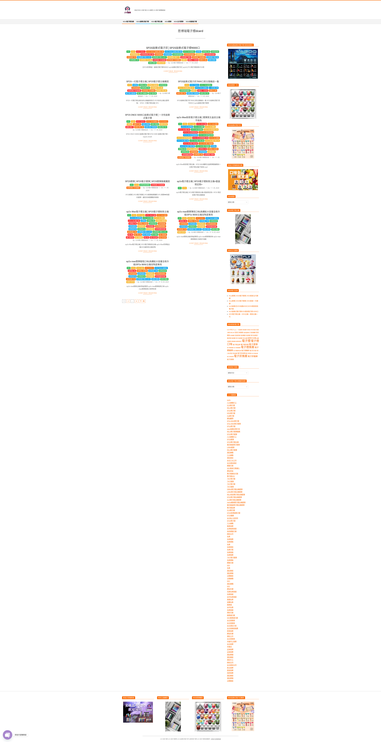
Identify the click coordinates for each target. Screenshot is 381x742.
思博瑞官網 (214, 52)
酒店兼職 (230, 452)
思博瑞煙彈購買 (178, 54)
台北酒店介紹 (232, 626)
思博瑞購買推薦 (210, 54)
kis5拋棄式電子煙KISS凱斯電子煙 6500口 (243, 311)
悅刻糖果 (232, 335)
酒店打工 (230, 660)
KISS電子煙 (231, 413)
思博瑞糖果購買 (189, 54)
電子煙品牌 (236, 345)
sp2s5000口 (163, 121)
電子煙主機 (137, 235)
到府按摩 (230, 673)
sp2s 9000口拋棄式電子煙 (155, 52)
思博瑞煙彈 (167, 54)
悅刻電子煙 (249, 335)
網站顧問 (230, 418)
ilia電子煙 (230, 416)
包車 (228, 536)
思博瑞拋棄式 (135, 54)
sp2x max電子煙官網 (190, 143)
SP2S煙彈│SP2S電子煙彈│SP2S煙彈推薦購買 (147, 181)
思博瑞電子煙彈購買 (199, 57)
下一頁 (142, 301)
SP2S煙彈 (230, 439)
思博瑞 (199, 52)
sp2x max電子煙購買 (203, 146)
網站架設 (230, 471)
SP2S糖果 (230, 515)
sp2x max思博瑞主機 (211, 129)
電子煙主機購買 (142, 93)
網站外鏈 (230, 589)
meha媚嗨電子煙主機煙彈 (236, 502)
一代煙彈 (239, 330)
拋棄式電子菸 (204, 93)
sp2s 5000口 (141, 121)
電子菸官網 (162, 237)
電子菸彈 (248, 353)
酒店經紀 (230, 458)
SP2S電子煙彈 (232, 434)
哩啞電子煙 (250, 330)
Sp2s (133, 52)
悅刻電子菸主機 (242, 338)
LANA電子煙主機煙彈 (234, 492)
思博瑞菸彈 (132, 229)
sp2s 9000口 (141, 52)
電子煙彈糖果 (237, 347)
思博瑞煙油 (141, 226)
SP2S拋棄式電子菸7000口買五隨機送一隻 (198, 81)
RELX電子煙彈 (232, 450)
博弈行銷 (230, 612)
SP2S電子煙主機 (233, 442)
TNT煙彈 (230, 481)
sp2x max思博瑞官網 (190, 132)
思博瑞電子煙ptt (173, 57)
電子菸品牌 (153, 237)
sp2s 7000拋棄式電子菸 (186, 88)
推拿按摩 (230, 526)
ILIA (228, 330)
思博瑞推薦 (158, 54)
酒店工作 (230, 636)
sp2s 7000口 (194, 85)
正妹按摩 (230, 649)
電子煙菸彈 (130, 237)
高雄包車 (230, 599)
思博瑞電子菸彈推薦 (159, 60)
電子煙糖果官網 (237, 350)
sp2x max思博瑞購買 (184, 138)
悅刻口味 (232, 332)
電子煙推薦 (162, 235)
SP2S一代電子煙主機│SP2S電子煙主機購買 (147, 81)
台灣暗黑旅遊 (232, 529)
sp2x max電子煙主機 (197, 141)
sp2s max (191, 124)
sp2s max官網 (213, 124)
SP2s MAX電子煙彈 (234, 424)
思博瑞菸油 (141, 229)
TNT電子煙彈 (232, 557)
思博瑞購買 (199, 54)
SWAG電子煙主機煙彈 (234, 489)
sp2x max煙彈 (214, 138)
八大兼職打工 (232, 403)
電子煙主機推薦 (131, 93)
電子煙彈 (154, 235)
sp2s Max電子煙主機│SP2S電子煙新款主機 (147, 211)
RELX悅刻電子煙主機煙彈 (236, 494)
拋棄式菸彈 (161, 63)
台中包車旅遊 (232, 597)
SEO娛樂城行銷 (232, 618)
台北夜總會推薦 (232, 628)
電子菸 (146, 237)
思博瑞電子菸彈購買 (174, 60)
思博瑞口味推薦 (213, 149)
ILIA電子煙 (231, 405)
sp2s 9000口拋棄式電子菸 (173, 52)
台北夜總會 (231, 620)
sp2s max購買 (210, 127)
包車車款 (230, 547)
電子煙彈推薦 (230, 347)
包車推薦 (230, 539)
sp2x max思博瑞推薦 (206, 132)
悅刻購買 (243, 335)
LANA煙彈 (230, 447)
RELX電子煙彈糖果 (233, 431)
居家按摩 (230, 670)
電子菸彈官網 (230, 356)
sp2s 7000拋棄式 (205, 85)
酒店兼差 (230, 571)
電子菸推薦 (240, 356)
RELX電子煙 (231, 408)
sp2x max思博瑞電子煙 (200, 138)
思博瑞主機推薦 (153, 85)
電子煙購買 (138, 237)
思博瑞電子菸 (134, 60)
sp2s (228, 400)
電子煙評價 (152, 93)
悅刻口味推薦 (239, 332)
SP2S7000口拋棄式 (202, 88)
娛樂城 (229, 605)
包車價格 (230, 542)
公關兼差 (230, 576)
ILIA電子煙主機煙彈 (234, 500)
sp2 (128, 52)
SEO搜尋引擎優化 (233, 468)
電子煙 (130, 235)
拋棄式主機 (203, 60)
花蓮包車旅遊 (232, 592)
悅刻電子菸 (234, 338)
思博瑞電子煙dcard (144, 57)
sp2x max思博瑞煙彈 (190, 135)
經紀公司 (230, 534)
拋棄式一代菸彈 (193, 60)
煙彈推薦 (233, 341)
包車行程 (230, 549)
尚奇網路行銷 (232, 531)
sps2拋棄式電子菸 (233, 429)
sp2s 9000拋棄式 (189, 52)
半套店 (229, 647)
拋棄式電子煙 (181, 93)
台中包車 (230, 607)
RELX (232, 330)
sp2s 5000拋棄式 (152, 121)
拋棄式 (184, 60)
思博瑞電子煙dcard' (159, 57)
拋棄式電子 (129, 127)
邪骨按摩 (230, 631)
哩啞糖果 (244, 330)
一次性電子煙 (214, 88)
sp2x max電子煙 (182, 141)
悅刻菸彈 (237, 335)
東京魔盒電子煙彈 (233, 445)
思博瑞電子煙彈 (186, 57)
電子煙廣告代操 (232, 473)
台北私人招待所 (232, 518)
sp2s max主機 (201, 124)
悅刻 (254, 330)
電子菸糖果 (253, 356)
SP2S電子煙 (231, 410)
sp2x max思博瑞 (196, 129)
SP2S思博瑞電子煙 (233, 513)
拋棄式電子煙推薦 (192, 93)
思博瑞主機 (206, 52)
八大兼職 (230, 455)
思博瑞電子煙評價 (212, 57)
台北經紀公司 (232, 665)
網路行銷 (230, 466)
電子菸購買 (230, 359)
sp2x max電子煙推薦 (206, 143)
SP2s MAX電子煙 (233, 421)
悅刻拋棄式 (246, 332)
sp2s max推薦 (199, 127)
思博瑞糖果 (150, 226)
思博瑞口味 (202, 149)
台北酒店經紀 (232, 463)
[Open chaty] (7, 735)
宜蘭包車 (230, 602)
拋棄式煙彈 (212, 60)
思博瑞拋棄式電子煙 (147, 54)
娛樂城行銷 (231, 615)
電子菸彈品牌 (254, 353)
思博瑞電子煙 (131, 57)
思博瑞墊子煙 (204, 221)
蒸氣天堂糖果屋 (216, 739)
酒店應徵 (230, 573)
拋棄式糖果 (152, 63)
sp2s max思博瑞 (187, 127)
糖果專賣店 (238, 341)
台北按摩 (230, 644)
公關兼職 (230, 578)
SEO (228, 565)
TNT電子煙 (231, 479)
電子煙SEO (231, 476)
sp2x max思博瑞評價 (206, 135)
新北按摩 (230, 668)
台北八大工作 (232, 460)
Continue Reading (173, 71)
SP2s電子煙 (231, 426)
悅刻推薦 (252, 332)
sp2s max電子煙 (184, 129)
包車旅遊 (230, 552)
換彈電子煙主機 (161, 90)
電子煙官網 (146, 235)
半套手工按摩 (232, 641)
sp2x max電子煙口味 (212, 141)
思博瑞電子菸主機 (145, 60)
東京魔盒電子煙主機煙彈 (235, 505)
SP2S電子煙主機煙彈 (234, 497)
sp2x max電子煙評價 (187, 146)
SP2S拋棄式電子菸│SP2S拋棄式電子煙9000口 (173, 47)
